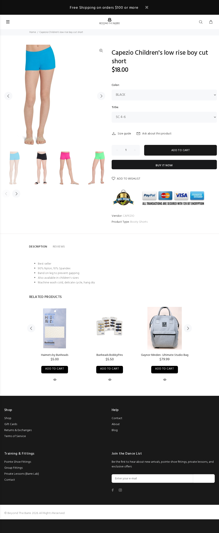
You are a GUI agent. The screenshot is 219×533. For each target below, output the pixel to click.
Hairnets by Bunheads (54, 355)
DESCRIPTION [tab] (38, 246)
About (116, 424)
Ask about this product (157, 133)
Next (101, 96)
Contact (117, 418)
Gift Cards (10, 424)
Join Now (204, 478)
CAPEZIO (128, 215)
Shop (7, 418)
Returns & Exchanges (18, 430)
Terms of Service (15, 436)
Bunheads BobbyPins (109, 355)
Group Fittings (13, 467)
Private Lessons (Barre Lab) (21, 473)
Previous (8, 96)
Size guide (124, 133)
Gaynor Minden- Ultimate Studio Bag (164, 355)
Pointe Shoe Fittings (17, 461)
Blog (115, 430)
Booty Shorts (139, 221)
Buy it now (164, 165)
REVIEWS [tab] (59, 246)
